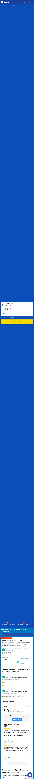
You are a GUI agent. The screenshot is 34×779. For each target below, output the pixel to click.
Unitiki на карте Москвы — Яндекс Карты (17, 766)
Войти (24, 2)
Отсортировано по (9, 634)
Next (32, 625)
